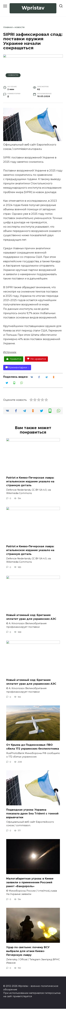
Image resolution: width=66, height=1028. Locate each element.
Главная (8, 27)
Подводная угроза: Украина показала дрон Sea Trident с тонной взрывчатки (32, 813)
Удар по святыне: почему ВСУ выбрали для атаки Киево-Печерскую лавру (28, 951)
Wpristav (33, 8)
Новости (20, 27)
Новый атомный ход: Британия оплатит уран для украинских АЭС (31, 617)
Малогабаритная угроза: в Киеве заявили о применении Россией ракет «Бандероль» (30, 882)
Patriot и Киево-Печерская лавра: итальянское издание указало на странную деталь (30, 481)
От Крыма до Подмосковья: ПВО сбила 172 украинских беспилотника (32, 746)
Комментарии (17, 367)
